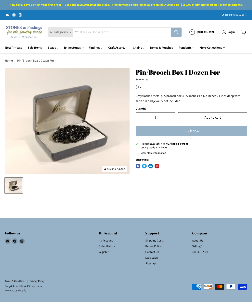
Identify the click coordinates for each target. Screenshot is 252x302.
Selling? (197, 246)
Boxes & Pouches (161, 48)
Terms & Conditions (15, 281)
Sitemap (150, 263)
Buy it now (191, 130)
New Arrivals (13, 48)
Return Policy (153, 246)
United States (232, 15)
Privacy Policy (37, 281)
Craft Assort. (116, 48)
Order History (106, 246)
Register (103, 252)
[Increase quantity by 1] (170, 117)
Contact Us (152, 252)
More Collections (211, 48)
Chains (138, 48)
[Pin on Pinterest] (157, 166)
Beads (52, 48)
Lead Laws (151, 258)
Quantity (141, 108)
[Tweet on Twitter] (144, 166)
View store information (153, 153)
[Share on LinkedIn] (150, 166)
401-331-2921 (200, 252)
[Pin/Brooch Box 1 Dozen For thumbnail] (14, 185)
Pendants (185, 48)
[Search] (176, 32)
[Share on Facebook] (138, 166)
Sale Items (35, 48)
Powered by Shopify (15, 290)
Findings (95, 48)
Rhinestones (72, 48)
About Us (197, 241)
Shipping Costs (154, 241)
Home (9, 60)
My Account (105, 241)
